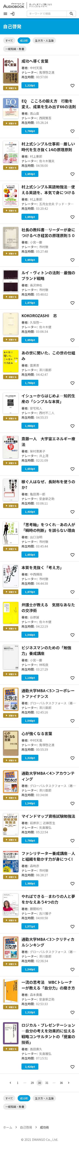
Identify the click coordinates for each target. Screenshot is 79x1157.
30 (39, 1083)
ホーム (7, 1127)
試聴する (12, 88)
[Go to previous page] (10, 1083)
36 (61, 1083)
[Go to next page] (69, 1083)
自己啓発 (26, 1127)
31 (46, 1083)
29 (32, 1083)
